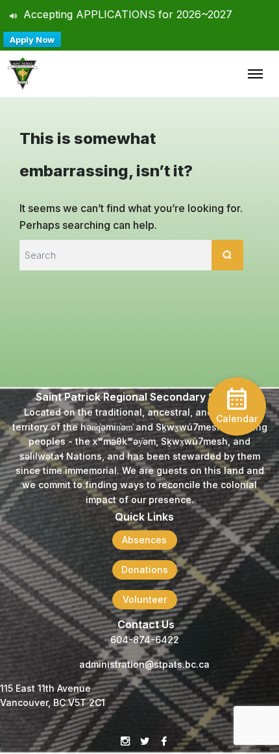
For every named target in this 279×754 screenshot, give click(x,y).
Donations (144, 569)
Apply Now (32, 39)
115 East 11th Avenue (45, 688)
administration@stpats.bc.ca (144, 664)
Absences (144, 539)
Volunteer (145, 599)
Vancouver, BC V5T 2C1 (52, 702)
